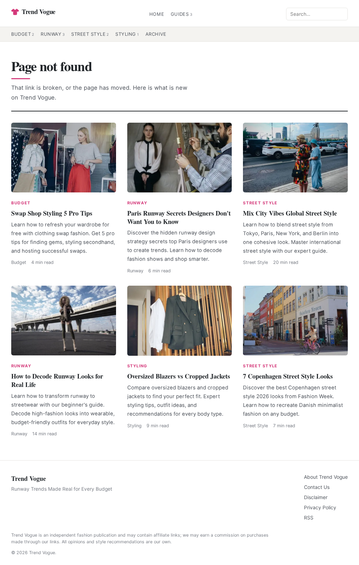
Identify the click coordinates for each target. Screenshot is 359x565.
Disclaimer (315, 497)
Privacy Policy (320, 507)
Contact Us (317, 487)
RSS (308, 517)
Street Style (90, 34)
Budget (22, 34)
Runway (53, 34)
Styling (127, 34)
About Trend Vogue (326, 477)
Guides (181, 14)
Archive (156, 34)
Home (156, 14)
